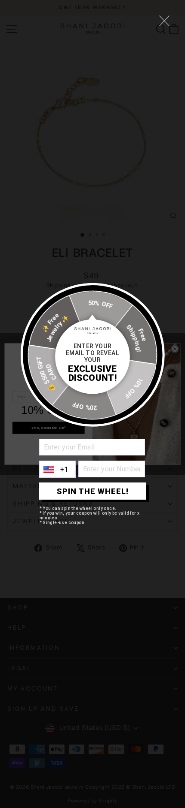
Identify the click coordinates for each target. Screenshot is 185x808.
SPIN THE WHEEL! (93, 491)
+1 (64, 469)
